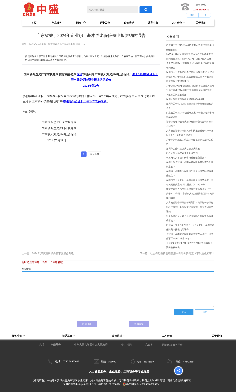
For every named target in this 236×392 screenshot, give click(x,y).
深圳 (79, 74)
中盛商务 (56, 344)
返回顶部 (86, 324)
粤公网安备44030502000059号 (143, 384)
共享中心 (153, 22)
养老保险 (82, 79)
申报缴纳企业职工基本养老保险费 (85, 101)
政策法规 (129, 22)
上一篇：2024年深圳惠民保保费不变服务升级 (48, 253)
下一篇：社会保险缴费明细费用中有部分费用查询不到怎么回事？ (177, 253)
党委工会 (105, 22)
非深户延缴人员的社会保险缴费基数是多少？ (188, 189)
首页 (33, 22)
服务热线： (201, 5)
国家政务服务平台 (172, 344)
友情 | (42, 344)
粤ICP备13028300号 (109, 384)
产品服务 (57, 22)
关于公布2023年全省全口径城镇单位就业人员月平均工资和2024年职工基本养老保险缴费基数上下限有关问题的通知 (190, 90)
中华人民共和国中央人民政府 (91, 344)
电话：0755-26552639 (67, 361)
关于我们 (201, 22)
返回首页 (138, 324)
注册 (205, 15)
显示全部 (94, 154)
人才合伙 (177, 22)
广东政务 (148, 344)
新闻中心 (81, 22)
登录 (192, 15)
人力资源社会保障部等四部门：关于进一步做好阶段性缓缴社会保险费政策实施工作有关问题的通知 (189, 207)
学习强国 (126, 344)
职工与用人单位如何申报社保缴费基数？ (186, 157)
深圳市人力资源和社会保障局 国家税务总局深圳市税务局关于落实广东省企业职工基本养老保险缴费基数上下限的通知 (190, 76)
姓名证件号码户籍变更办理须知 (182, 153)
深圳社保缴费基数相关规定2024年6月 (185, 99)
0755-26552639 (201, 9)
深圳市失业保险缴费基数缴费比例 (183, 148)
